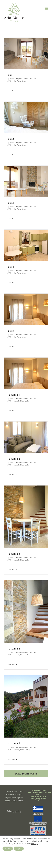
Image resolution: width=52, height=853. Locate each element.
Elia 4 (10, 266)
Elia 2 (10, 138)
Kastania (16, 401)
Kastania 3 (13, 553)
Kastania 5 (13, 743)
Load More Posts (26, 773)
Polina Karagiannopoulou (19, 78)
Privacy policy (14, 811)
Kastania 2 (13, 458)
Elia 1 (10, 74)
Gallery (26, 42)
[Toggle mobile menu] (46, 8)
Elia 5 (10, 330)
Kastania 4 (13, 648)
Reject (19, 848)
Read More (11, 91)
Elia (14, 81)
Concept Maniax (17, 801)
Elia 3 (10, 202)
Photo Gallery (22, 81)
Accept (7, 848)
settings (34, 843)
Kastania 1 (13, 394)
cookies (17, 838)
